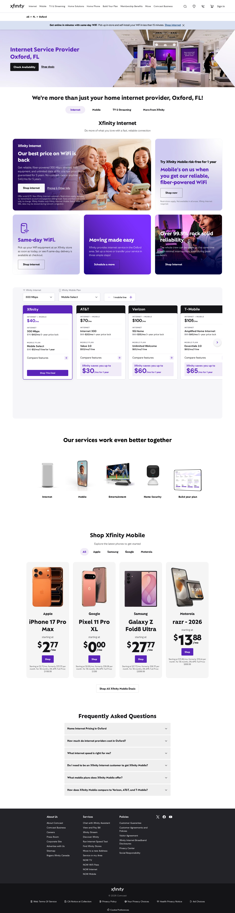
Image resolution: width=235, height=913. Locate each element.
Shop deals (47, 66)
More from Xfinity (153, 109)
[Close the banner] (183, 25)
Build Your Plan (110, 6)
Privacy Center (127, 848)
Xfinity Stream (90, 832)
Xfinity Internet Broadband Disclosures (133, 842)
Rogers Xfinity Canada (58, 855)
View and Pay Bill (91, 827)
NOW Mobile (89, 874)
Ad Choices (199, 901)
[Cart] (212, 6)
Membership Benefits (132, 6)
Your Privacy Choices (138, 901)
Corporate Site (54, 841)
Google (129, 551)
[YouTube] (170, 817)
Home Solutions (76, 6)
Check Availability (24, 67)
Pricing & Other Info (58, 188)
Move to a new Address (95, 850)
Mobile (42, 6)
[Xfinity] (17, 6)
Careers (51, 832)
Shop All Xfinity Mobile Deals (117, 688)
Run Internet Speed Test (95, 841)
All (84, 551)
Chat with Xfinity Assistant (96, 823)
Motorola (146, 551)
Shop (48, 659)
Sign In (221, 6)
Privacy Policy (109, 901)
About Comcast (55, 823)
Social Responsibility (129, 852)
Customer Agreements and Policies (133, 829)
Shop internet (173, 25)
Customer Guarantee (130, 823)
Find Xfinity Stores (92, 846)
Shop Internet (173, 264)
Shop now (171, 192)
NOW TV (87, 860)
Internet (33, 6)
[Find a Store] (194, 6)
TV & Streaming (57, 6)
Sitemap (51, 850)
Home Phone (93, 6)
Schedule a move (104, 264)
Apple (96, 551)
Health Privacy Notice (171, 901)
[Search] (185, 6)
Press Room (53, 836)
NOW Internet (90, 869)
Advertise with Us (56, 846)
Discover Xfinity (91, 836)
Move (148, 6)
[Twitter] (158, 817)
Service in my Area (92, 855)
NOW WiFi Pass (91, 864)
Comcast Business (163, 6)
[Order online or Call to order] (203, 6)
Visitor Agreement (128, 835)
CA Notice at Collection (79, 901)
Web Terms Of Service (45, 901)
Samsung (112, 551)
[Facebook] (164, 817)
